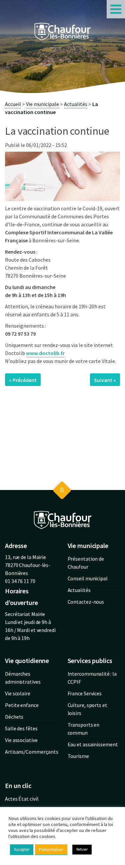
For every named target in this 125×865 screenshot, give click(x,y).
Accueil (13, 104)
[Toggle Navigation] (116, 9)
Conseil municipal (88, 578)
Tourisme (78, 756)
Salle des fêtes (21, 728)
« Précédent (23, 380)
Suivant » (105, 380)
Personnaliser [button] (51, 849)
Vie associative (21, 740)
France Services (85, 693)
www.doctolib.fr (45, 353)
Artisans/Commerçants (31, 751)
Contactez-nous (86, 601)
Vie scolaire (17, 693)
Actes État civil (21, 798)
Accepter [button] (21, 849)
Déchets (14, 716)
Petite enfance (22, 705)
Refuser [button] (82, 849)
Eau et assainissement (93, 744)
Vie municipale (42, 104)
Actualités (75, 104)
